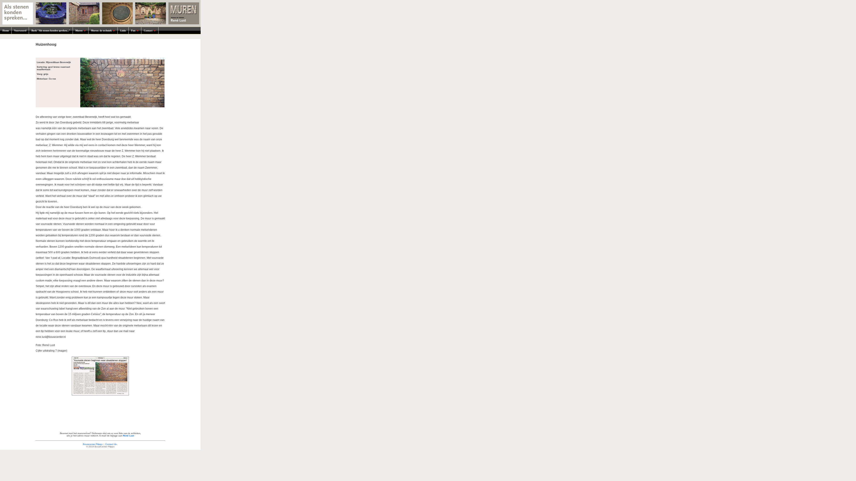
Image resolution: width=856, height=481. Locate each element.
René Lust (128, 435)
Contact (148, 30)
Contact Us (111, 444)
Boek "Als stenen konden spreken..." (50, 30)
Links (123, 30)
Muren (78, 30)
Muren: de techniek (101, 30)
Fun (133, 30)
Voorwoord (20, 30)
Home (5, 30)
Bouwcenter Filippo (93, 444)
